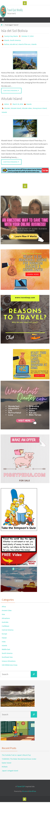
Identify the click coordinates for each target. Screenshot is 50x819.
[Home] (2, 25)
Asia (3, 611)
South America (15, 39)
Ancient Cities (7, 607)
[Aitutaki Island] (25, 125)
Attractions (6, 615)
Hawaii (4, 634)
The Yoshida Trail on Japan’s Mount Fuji (16, 752)
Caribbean (5, 623)
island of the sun (24, 43)
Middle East (6, 646)
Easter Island (6, 759)
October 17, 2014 (27, 36)
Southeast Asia (7, 654)
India (3, 638)
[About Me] (25, 3)
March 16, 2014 (18, 102)
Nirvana (24, 788)
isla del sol (14, 43)
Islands (6, 39)
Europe (4, 630)
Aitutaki (7, 106)
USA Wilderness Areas (9, 661)
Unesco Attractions (9, 658)
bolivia (6, 43)
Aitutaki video (27, 106)
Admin (6, 102)
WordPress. (32, 788)
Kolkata (4, 763)
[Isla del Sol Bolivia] (25, 59)
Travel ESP (21, 783)
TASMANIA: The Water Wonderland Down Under (19, 755)
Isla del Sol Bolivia (14, 30)
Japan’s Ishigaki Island (10, 767)
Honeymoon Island (40, 106)
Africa (4, 603)
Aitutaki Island (11, 97)
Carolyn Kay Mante (11, 36)
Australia (5, 619)
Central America (7, 627)
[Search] (34, 671)
